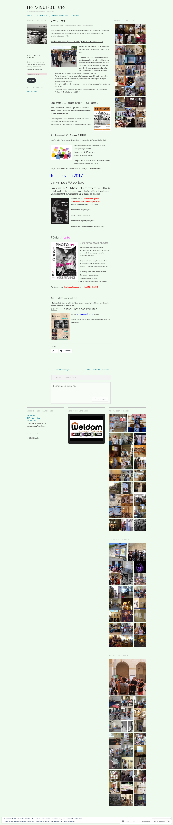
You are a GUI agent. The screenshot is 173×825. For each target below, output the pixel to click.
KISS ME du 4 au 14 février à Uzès (99, 370)
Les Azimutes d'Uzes (74, 25)
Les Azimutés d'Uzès (46, 7)
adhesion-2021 (32, 92)
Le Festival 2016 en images (60, 370)
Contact (76, 16)
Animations (89, 25)
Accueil (29, 16)
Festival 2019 (42, 16)
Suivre (31, 80)
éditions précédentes (60, 16)
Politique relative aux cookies (64, 821)
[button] (119, 29)
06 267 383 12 (32, 420)
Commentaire (100, 399)
